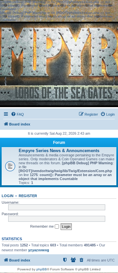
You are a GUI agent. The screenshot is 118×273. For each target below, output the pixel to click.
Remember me (42, 226)
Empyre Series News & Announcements (59, 150)
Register (28, 196)
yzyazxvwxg (38, 250)
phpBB (41, 269)
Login (7, 196)
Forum (59, 142)
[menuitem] (17, 114)
